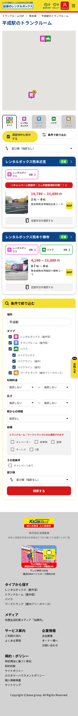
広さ (9, 396)
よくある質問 (13, 640)
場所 (9, 314)
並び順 (11, 472)
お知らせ (74, 365)
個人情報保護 (13, 680)
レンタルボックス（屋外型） (22, 590)
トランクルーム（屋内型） (21, 594)
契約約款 (10, 666)
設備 (9, 427)
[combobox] (39, 322)
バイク (9, 599)
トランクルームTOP (13, 16)
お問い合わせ (50, 645)
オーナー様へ (50, 640)
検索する (39, 491)
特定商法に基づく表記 (18, 661)
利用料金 (12, 380)
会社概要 (47, 636)
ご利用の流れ (13, 636)
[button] (32, 94)
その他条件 (13, 460)
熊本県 (33, 16)
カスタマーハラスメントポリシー (25, 675)
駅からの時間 (15, 411)
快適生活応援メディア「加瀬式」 (24, 620)
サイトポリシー (14, 671)
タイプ (11, 331)
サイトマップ (13, 685)
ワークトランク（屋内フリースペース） (28, 604)
